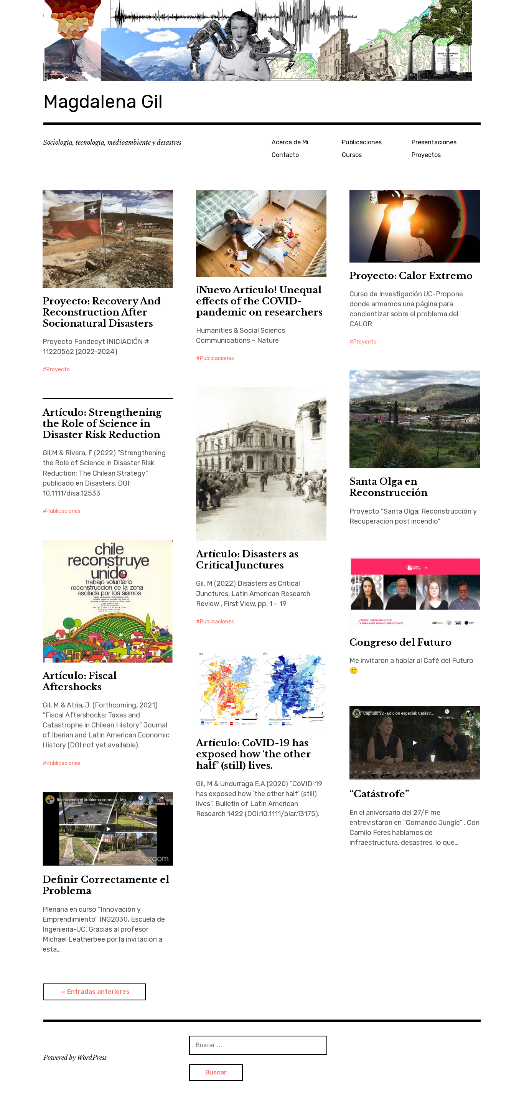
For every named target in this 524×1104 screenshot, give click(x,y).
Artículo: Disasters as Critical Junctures (247, 560)
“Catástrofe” (379, 794)
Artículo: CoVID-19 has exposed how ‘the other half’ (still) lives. (253, 754)
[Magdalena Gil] (262, 40)
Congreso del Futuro (400, 642)
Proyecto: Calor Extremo (411, 275)
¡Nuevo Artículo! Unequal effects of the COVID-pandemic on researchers (259, 301)
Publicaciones (362, 142)
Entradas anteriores (98, 991)
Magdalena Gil (103, 101)
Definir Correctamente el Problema (106, 885)
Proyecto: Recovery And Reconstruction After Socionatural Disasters (102, 312)
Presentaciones (434, 142)
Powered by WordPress (75, 1057)
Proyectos (426, 155)
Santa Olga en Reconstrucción (388, 487)
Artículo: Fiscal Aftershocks (80, 681)
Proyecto (58, 369)
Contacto (285, 155)
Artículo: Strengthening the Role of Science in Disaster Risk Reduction (102, 423)
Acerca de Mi (290, 142)
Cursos (352, 155)
